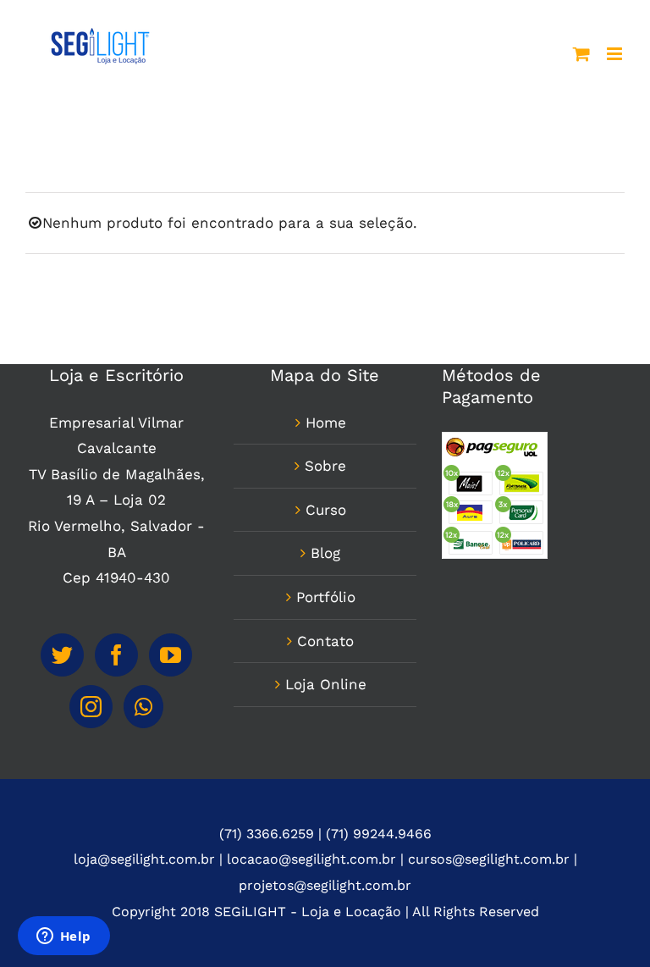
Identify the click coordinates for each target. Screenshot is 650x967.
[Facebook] (116, 655)
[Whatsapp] (143, 706)
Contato (325, 641)
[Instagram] (91, 706)
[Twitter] (62, 655)
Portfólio (325, 596)
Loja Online (325, 684)
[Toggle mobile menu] (616, 54)
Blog (325, 552)
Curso (326, 509)
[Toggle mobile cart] (581, 54)
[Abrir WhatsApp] (607, 924)
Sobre (325, 465)
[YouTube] (170, 655)
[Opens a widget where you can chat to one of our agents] (63, 937)
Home (326, 422)
